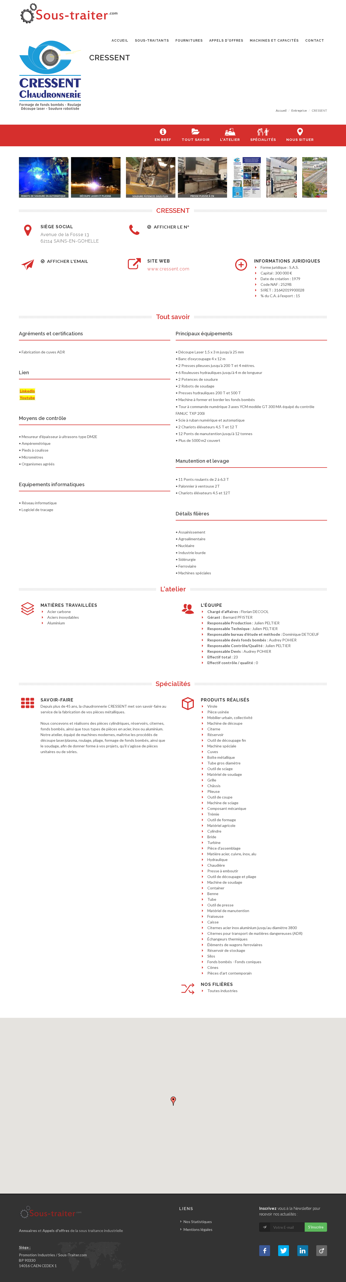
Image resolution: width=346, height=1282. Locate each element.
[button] (173, 1101)
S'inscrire (316, 1227)
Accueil (281, 110)
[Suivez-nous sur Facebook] (264, 1250)
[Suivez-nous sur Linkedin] (302, 1250)
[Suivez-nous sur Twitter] (283, 1250)
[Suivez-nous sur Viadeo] (321, 1250)
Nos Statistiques (198, 1221)
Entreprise (299, 110)
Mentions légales (198, 1229)
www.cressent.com (168, 268)
